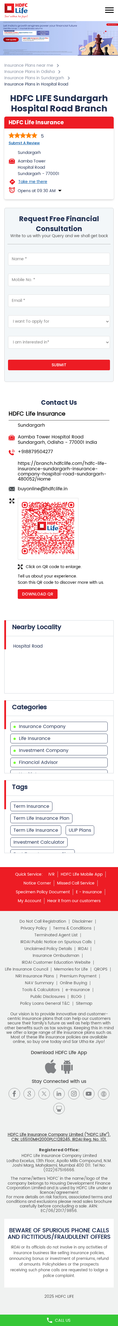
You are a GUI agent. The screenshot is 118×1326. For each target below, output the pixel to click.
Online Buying (73, 983)
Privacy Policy (34, 928)
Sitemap (84, 1004)
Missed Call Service (76, 883)
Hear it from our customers (74, 901)
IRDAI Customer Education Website (56, 963)
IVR (51, 874)
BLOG (76, 997)
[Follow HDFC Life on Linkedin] (59, 1094)
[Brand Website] (104, 1094)
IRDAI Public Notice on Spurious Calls (56, 942)
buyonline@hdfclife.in (43, 489)
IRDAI (83, 949)
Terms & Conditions (72, 928)
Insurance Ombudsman (56, 956)
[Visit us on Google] (29, 1094)
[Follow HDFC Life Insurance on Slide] (59, 1108)
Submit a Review (24, 143)
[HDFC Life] (16, 10)
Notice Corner (37, 883)
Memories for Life (71, 969)
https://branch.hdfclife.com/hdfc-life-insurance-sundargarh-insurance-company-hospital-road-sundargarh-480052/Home (62, 471)
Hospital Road (28, 646)
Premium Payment (78, 976)
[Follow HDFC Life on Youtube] (89, 1094)
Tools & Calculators (41, 990)
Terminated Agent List (56, 935)
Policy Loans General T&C (45, 1004)
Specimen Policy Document (43, 892)
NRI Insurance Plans (34, 976)
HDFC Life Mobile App (82, 874)
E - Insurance (89, 892)
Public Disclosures (47, 997)
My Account (29, 901)
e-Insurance (78, 990)
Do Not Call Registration (42, 922)
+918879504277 (35, 451)
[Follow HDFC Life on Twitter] (44, 1094)
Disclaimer (82, 922)
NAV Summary (39, 983)
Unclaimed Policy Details (48, 949)
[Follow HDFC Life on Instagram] (74, 1094)
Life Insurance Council (26, 969)
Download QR (37, 594)
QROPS (100, 969)
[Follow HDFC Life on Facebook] (14, 1094)
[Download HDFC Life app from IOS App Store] (66, 1072)
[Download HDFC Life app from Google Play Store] (51, 1072)
